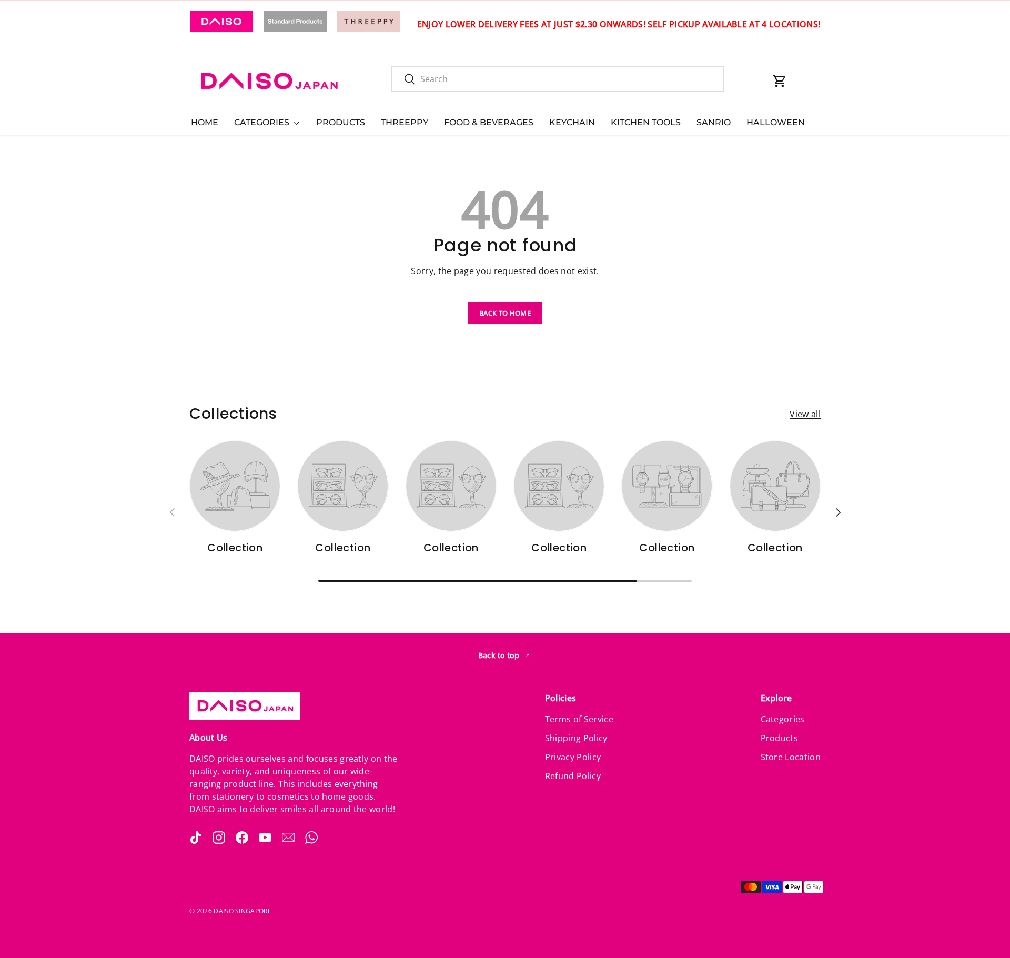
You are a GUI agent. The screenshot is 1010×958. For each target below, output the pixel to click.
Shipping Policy (576, 738)
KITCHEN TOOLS (646, 122)
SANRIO (713, 122)
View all (805, 414)
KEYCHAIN (572, 122)
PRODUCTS (340, 122)
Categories (783, 719)
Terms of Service (579, 719)
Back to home (505, 313)
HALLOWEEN (775, 122)
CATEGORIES (261, 122)
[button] (779, 81)
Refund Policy (573, 776)
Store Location (791, 757)
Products (780, 738)
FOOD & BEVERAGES (488, 122)
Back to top (500, 655)
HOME (204, 122)
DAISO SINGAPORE (242, 910)
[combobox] (557, 79)
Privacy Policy (573, 757)
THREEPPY (404, 122)
